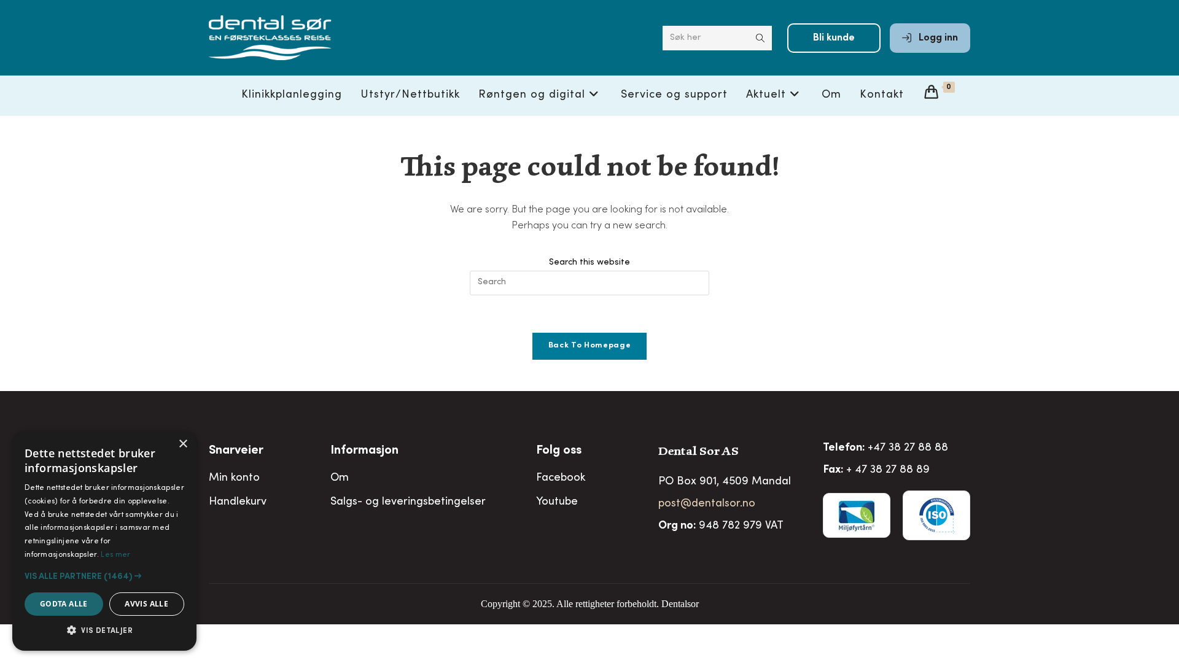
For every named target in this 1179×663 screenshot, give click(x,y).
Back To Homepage (589, 346)
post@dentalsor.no (706, 504)
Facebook (560, 478)
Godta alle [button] (64, 604)
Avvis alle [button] (146, 604)
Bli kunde (834, 38)
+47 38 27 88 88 (908, 448)
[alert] (104, 541)
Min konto (234, 478)
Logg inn (937, 38)
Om (339, 478)
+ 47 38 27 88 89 (888, 470)
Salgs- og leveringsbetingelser (408, 502)
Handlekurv (238, 502)
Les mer (115, 555)
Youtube (557, 502)
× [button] (182, 444)
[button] (104, 576)
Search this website (589, 262)
